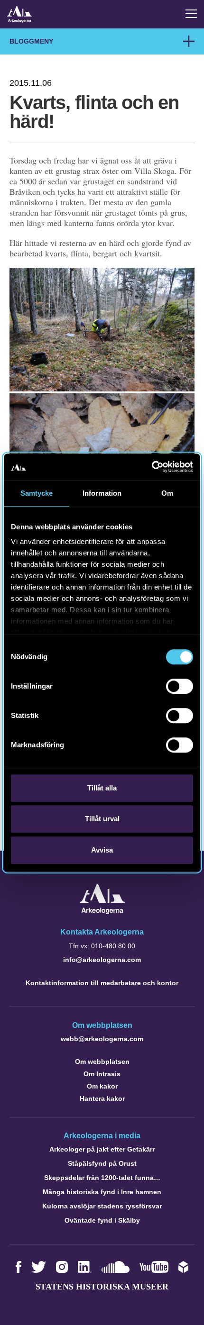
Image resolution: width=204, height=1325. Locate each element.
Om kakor (102, 1086)
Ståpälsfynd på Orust (102, 1163)
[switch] (179, 686)
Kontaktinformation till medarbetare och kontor (102, 983)
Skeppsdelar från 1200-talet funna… (102, 1177)
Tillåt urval (102, 819)
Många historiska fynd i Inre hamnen (102, 1192)
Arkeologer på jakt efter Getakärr (102, 1149)
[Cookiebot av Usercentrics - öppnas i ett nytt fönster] (151, 467)
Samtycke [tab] (36, 493)
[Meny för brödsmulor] (189, 41)
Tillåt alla (102, 788)
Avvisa (102, 850)
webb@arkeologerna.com (102, 1038)
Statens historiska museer (102, 1286)
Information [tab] (102, 493)
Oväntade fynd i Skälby (102, 1220)
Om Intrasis (102, 1074)
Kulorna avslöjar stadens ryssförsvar (102, 1206)
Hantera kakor (102, 1098)
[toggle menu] (191, 13)
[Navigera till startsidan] (102, 912)
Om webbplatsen (102, 1061)
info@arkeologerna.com (102, 959)
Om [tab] (167, 493)
